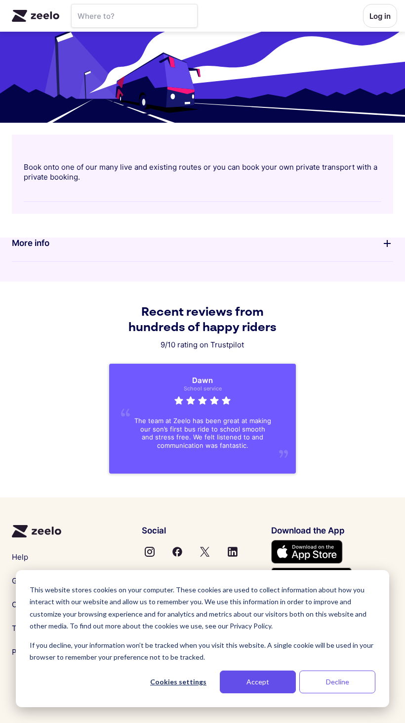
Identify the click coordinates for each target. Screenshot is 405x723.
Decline (337, 681)
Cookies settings (178, 681)
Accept (257, 681)
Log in (380, 16)
